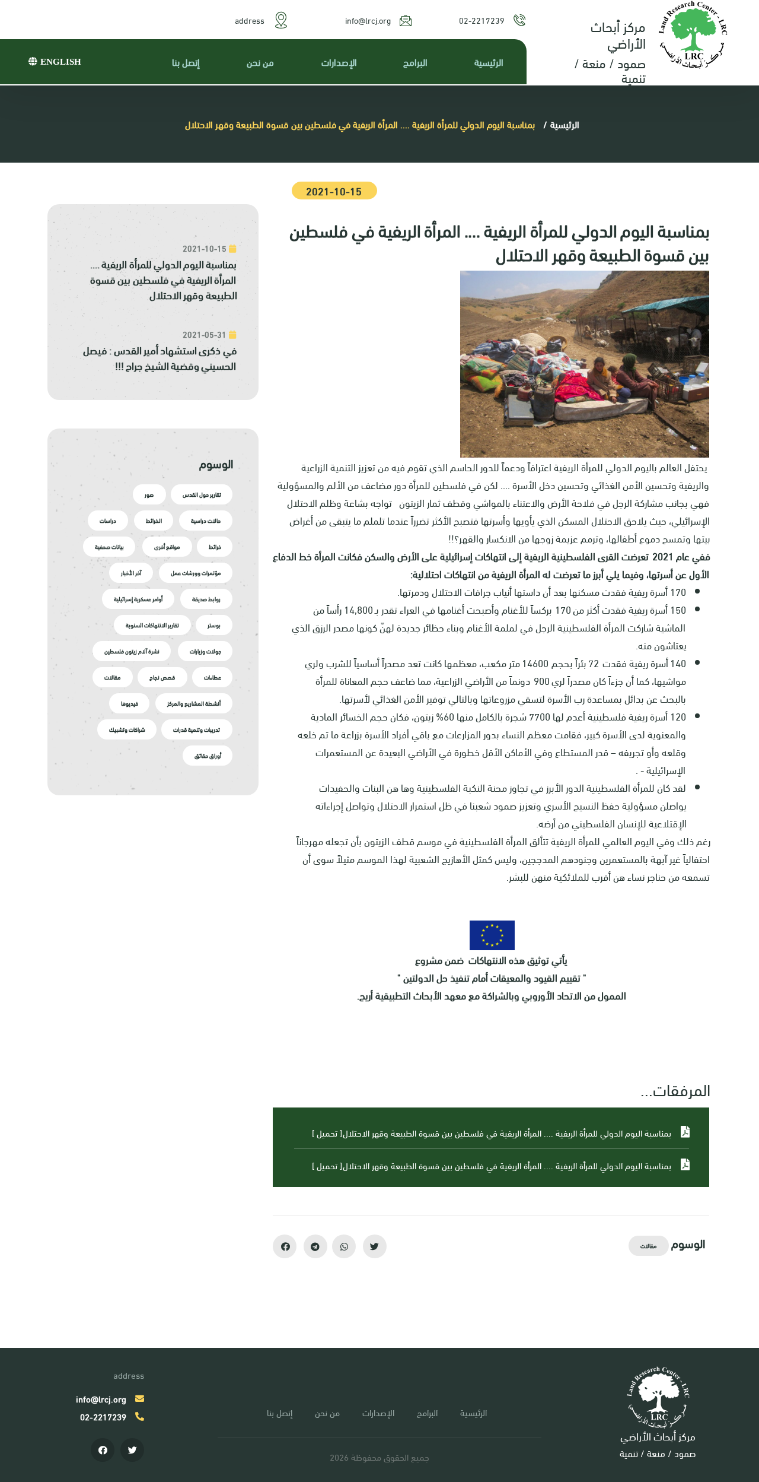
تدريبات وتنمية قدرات (197, 729)
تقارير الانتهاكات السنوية (152, 624)
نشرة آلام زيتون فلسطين (133, 650)
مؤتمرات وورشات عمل (196, 572)
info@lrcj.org (369, 19)
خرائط (215, 546)
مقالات (650, 1245)
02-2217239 (483, 19)
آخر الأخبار (132, 572)
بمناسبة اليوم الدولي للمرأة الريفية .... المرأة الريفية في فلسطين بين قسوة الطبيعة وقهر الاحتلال (164, 279)
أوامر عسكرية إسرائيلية (139, 598)
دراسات (109, 520)
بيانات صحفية (110, 546)
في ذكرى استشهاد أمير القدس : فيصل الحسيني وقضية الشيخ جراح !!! (160, 357)
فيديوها (130, 703)
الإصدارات (340, 61)
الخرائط (154, 520)
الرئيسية (490, 61)
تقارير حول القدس (202, 494)
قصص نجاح (162, 677)
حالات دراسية (206, 520)
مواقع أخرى (167, 546)
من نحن (261, 61)
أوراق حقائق (207, 755)
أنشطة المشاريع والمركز (194, 703)
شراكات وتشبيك (127, 729)
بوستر (214, 624)
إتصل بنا (187, 61)
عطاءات (212, 677)
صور (149, 494)
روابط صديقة (207, 598)
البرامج (416, 61)
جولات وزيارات (205, 650)
